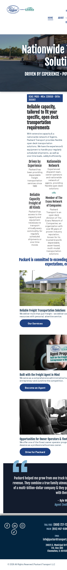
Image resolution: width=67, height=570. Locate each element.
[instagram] (22, 526)
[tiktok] (14, 532)
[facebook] (7, 526)
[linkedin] (15, 526)
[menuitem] (50, 18)
